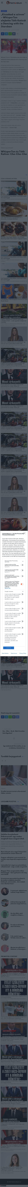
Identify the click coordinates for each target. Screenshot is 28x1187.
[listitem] (14, 561)
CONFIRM (8, 647)
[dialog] (14, 593)
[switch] (22, 565)
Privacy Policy (22, 653)
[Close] (24, 533)
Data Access (14, 653)
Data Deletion (5, 653)
